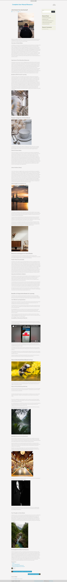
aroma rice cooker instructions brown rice (47, 20)
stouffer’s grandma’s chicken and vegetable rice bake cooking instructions (22, 571)
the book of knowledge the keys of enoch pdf (18, 566)
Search (43, 10)
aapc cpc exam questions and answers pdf (18, 565)
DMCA (54, 4)
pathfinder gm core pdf (45, 19)
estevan (20, 11)
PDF (14, 568)
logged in (16, 578)
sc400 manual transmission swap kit (47, 22)
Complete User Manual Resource (22, 4)
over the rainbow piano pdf (16, 564)
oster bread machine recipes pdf (46, 17)
